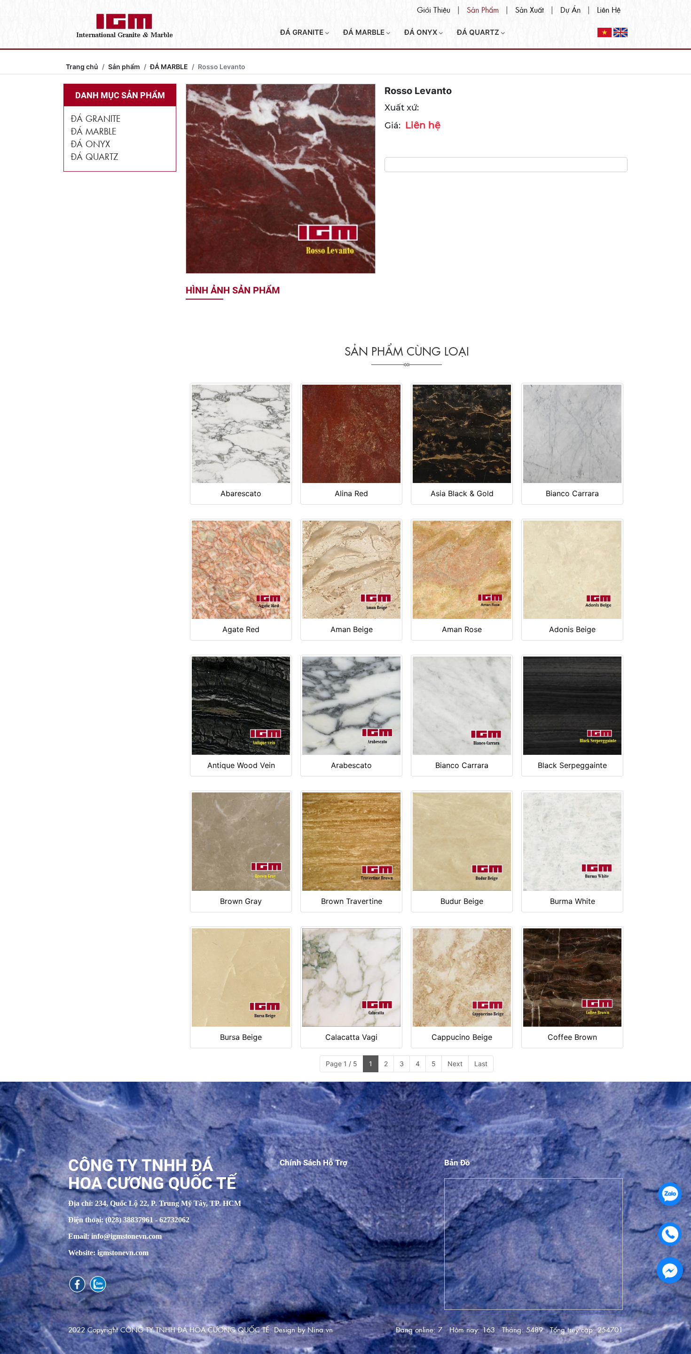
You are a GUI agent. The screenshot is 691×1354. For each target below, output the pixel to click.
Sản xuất (529, 9)
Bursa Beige (241, 1037)
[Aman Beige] (351, 570)
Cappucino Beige (462, 1037)
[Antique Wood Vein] (241, 706)
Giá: (392, 125)
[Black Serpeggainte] (572, 706)
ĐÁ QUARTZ (479, 32)
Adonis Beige (572, 629)
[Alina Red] (351, 434)
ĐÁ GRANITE (302, 32)
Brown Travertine (351, 901)
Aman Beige (351, 629)
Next (455, 1064)
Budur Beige (461, 901)
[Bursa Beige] (241, 977)
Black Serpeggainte (572, 765)
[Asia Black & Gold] (462, 434)
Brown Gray (241, 901)
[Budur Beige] (462, 841)
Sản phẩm (483, 9)
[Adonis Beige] (572, 570)
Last (480, 1064)
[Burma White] (572, 841)
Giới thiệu (433, 9)
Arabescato (351, 765)
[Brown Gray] (241, 841)
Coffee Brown (572, 1037)
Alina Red (351, 493)
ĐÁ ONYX (421, 32)
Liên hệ (608, 9)
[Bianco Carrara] (572, 434)
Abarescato (240, 493)
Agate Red (240, 629)
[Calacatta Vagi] (351, 977)
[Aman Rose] (462, 570)
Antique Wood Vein (241, 765)
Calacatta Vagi (351, 1037)
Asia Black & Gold (462, 493)
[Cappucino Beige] (462, 977)
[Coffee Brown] (572, 977)
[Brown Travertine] (351, 841)
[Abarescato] (241, 434)
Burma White (572, 901)
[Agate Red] (241, 570)
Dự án (570, 9)
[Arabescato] (351, 706)
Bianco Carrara (572, 493)
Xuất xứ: (402, 108)
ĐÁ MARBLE (364, 32)
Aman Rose (462, 629)
